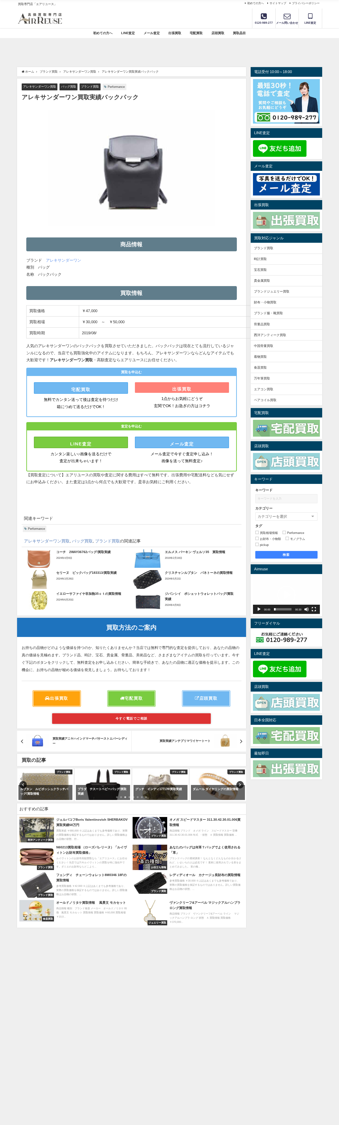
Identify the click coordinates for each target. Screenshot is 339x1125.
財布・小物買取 (265, 302)
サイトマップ (278, 3)
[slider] (282, 609)
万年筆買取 (262, 378)
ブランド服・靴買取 (268, 313)
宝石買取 (260, 269)
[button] (286, 595)
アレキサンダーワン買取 (39, 86)
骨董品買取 (262, 324)
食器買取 (260, 367)
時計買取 (260, 259)
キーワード (264, 490)
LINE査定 (128, 33)
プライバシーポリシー (306, 3)
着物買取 (260, 356)
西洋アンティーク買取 (270, 335)
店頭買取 (217, 33)
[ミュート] (306, 609)
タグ (258, 525)
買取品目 (239, 33)
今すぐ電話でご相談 (132, 718)
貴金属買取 (263, 280)
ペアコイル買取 (265, 400)
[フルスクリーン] (314, 609)
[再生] (259, 609)
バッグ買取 (68, 86)
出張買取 (174, 33)
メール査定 (152, 33)
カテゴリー (264, 508)
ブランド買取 (90, 86)
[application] (286, 595)
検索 (286, 555)
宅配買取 (196, 33)
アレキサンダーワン (63, 260)
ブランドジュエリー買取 (271, 291)
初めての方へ (255, 3)
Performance (116, 86)
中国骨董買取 (263, 345)
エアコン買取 (263, 389)
